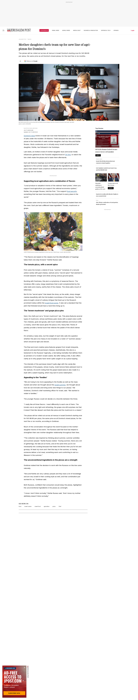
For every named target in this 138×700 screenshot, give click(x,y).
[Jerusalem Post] (18, 30)
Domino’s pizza (29, 136)
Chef (60, 506)
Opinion (29, 39)
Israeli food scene (51, 303)
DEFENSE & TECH (105, 30)
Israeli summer (60, 385)
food (20, 506)
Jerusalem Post (22, 39)
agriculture (46, 506)
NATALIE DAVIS (28, 128)
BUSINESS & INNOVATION (91, 30)
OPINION (116, 30)
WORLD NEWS (66, 30)
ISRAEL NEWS (55, 30)
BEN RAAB (35, 128)
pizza (54, 506)
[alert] (14, 682)
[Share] (20, 61)
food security (72, 191)
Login (132, 30)
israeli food (38, 506)
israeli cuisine (27, 506)
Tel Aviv (68, 155)
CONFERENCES (44, 30)
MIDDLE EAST (77, 30)
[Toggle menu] (3, 30)
